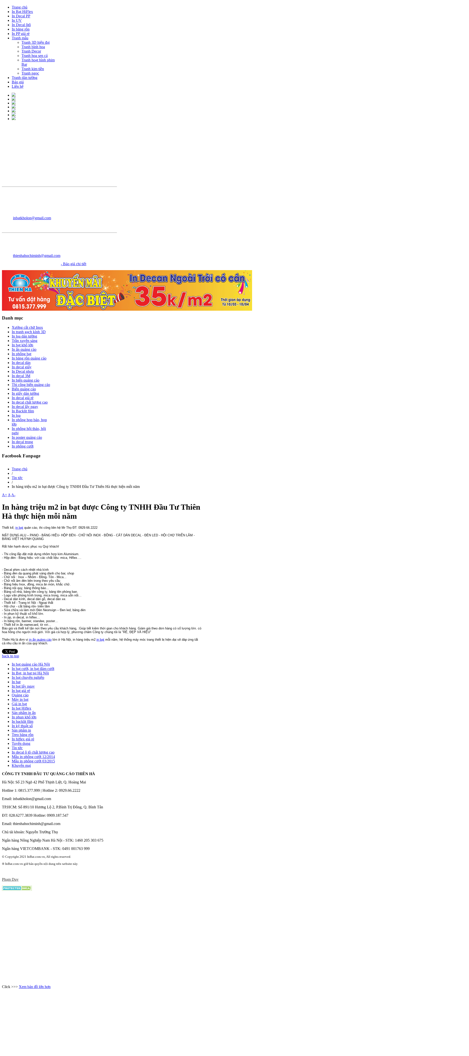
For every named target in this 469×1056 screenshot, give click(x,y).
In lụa (16, 415)
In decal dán (21, 363)
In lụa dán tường (24, 336)
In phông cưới (22, 446)
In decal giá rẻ (22, 398)
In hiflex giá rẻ (23, 739)
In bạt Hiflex (21, 708)
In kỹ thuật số (22, 726)
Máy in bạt (20, 699)
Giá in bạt (19, 704)
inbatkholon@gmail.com (32, 218)
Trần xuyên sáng (24, 341)
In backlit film (22, 721)
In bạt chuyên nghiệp (28, 677)
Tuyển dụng (21, 743)
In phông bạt (21, 354)
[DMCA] (17, 889)
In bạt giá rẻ (21, 691)
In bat (16, 682)
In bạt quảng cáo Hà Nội (31, 664)
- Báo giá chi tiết (73, 264)
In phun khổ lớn (24, 717)
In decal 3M (21, 376)
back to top (10, 656)
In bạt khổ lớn (22, 345)
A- (13, 495)
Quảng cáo (20, 695)
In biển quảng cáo (25, 380)
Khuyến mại (21, 765)
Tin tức (17, 478)
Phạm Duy (10, 879)
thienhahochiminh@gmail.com (36, 255)
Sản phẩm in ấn (24, 713)
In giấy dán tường (25, 393)
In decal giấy (22, 367)
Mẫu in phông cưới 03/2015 (33, 761)
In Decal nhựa (23, 371)
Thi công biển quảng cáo (31, 385)
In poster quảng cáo (27, 437)
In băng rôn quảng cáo (29, 358)
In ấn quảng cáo (24, 349)
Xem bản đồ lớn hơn (35, 987)
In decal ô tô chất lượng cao (33, 752)
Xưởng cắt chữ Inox (27, 327)
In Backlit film (23, 411)
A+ (4, 495)
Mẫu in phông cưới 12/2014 (33, 757)
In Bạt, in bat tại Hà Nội (30, 673)
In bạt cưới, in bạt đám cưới (33, 669)
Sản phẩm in (21, 730)
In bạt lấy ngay (23, 686)
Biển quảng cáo (24, 389)
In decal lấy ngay (25, 407)
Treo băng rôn (22, 735)
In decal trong (22, 442)
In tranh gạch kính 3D (29, 332)
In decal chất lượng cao (30, 402)
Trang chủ (19, 469)
